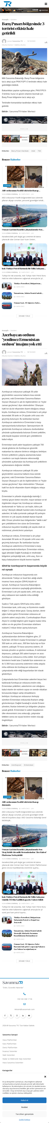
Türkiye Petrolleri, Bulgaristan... (28, 284)
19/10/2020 (31, 41)
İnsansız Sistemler (10, 1051)
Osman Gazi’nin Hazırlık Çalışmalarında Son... (23, 230)
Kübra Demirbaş (12, 194)
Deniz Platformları (10, 1047)
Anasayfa (5, 20)
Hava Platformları (10, 1040)
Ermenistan (28, 765)
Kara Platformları (9, 1044)
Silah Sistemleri (9, 1055)
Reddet (24, 1107)
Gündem (13, 20)
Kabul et (24, 1100)
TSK (39, 151)
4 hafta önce (19, 306)
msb (33, 151)
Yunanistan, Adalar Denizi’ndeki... (28, 293)
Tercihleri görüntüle (25, 1114)
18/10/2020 (31, 352)
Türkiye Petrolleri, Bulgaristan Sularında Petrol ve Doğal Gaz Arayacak (27, 920)
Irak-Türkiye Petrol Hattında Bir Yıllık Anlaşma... (24, 269)
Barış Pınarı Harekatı (20, 151)
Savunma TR (17, 41)
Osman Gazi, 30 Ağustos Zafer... (27, 303)
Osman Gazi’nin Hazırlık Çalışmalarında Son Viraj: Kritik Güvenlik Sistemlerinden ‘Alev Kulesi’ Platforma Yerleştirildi (24, 852)
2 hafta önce (25, 194)
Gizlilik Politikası (24, 1120)
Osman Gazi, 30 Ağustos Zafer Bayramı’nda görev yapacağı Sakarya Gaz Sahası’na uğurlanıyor (29, 946)
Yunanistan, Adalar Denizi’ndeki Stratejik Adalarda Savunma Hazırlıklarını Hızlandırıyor (28, 933)
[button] (45, 1076)
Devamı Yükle (24, 316)
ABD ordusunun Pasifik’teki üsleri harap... (21, 191)
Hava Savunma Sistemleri (13, 1062)
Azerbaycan (16, 765)
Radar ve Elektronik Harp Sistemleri (17, 1059)
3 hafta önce (25, 272)
